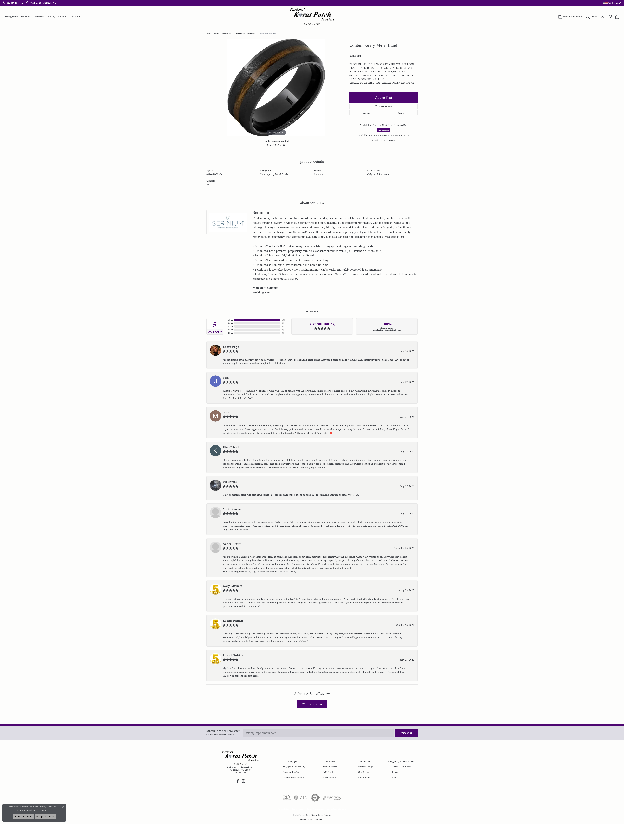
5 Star (230, 320)
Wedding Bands (227, 33)
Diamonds (38, 16)
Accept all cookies (45, 816)
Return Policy (364, 777)
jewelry (216, 33)
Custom (62, 16)
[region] (276, 87)
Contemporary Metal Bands (246, 33)
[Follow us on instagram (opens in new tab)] (243, 781)
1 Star (230, 333)
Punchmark (318, 819)
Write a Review (312, 704)
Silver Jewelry (329, 777)
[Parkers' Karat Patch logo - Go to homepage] (312, 16)
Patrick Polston (233, 655)
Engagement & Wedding (17, 16)
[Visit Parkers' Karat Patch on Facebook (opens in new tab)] (238, 781)
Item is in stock (383, 130)
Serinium (318, 174)
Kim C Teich (231, 447)
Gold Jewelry (329, 772)
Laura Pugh (231, 347)
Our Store (75, 16)
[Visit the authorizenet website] (315, 798)
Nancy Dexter (232, 544)
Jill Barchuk (231, 482)
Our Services (364, 772)
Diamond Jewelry (291, 772)
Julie (226, 378)
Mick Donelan (232, 509)
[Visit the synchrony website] (332, 798)
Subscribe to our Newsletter (222, 731)
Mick (226, 412)
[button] (611, 3)
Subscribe (406, 732)
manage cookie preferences (31, 810)
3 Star (230, 326)
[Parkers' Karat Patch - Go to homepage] (240, 758)
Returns (401, 113)
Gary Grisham (232, 586)
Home (208, 33)
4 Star (230, 323)
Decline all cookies (23, 816)
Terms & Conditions (401, 766)
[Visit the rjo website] (287, 798)
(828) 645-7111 (276, 144)
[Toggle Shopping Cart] (617, 16)
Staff (394, 777)
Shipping (366, 113)
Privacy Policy (298, 809)
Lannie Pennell (233, 620)
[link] (13, 3)
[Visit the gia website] (300, 798)
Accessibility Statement (336, 809)
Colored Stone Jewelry (293, 777)
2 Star (230, 329)
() (283, 320)
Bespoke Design (365, 766)
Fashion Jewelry (330, 766)
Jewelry (51, 16)
